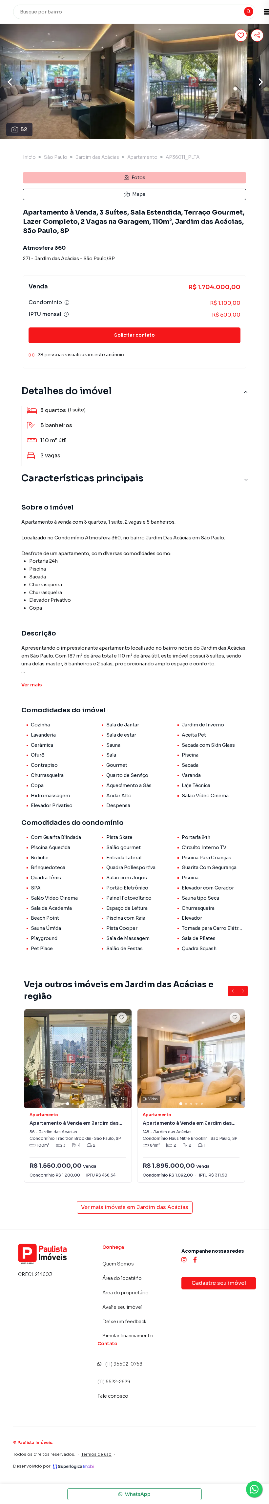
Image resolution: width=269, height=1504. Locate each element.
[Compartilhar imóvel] (257, 35)
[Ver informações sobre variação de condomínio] (67, 302)
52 (23, 129)
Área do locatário (122, 1278)
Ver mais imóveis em (134, 1207)
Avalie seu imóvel (122, 1307)
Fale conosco (112, 1396)
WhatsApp (138, 1494)
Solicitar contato (134, 335)
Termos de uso (96, 1454)
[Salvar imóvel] (241, 35)
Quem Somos (118, 1264)
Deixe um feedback (124, 1322)
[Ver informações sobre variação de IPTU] (66, 314)
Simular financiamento (127, 1336)
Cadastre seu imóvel (219, 1283)
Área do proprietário (125, 1293)
